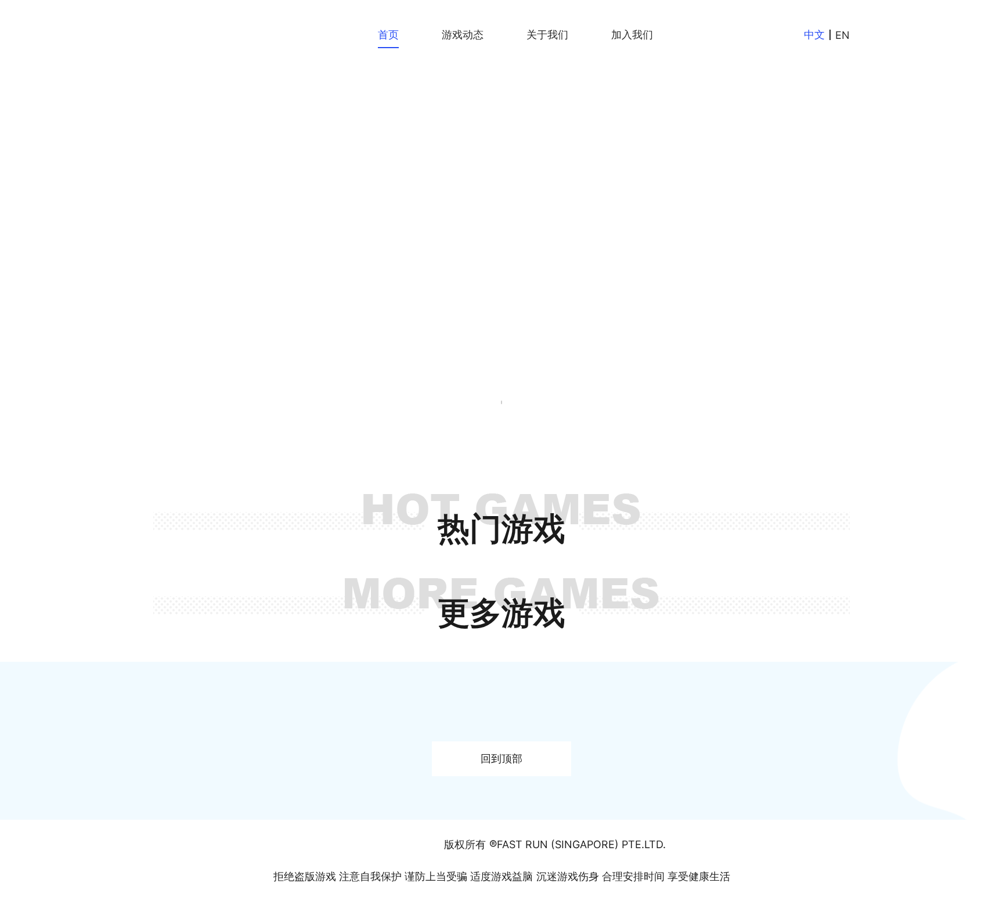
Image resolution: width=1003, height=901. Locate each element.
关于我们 (547, 34)
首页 (388, 34)
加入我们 (632, 34)
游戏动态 (463, 34)
